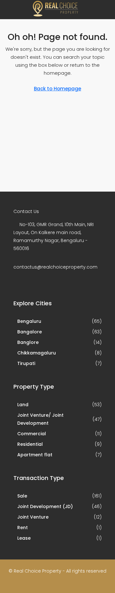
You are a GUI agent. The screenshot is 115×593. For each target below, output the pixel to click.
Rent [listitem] (22, 527)
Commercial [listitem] (31, 433)
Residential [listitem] (30, 444)
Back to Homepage (57, 88)
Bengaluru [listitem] (29, 321)
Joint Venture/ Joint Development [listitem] (40, 419)
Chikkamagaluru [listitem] (36, 353)
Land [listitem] (22, 404)
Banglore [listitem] (28, 342)
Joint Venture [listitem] (33, 517)
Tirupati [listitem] (26, 363)
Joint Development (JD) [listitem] (45, 506)
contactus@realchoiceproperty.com (55, 267)
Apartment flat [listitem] (34, 455)
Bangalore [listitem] (29, 332)
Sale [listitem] (22, 496)
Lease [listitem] (24, 538)
